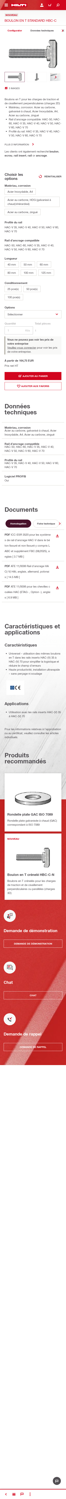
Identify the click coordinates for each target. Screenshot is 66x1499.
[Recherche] (58, 5)
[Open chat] (57, 1481)
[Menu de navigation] (6, 5)
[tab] (14, 31)
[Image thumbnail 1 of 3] (15, 77)
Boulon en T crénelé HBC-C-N (30, 875)
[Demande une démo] (14, 1494)
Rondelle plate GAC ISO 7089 (30, 814)
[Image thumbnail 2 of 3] (37, 77)
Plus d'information (17, 144)
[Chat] (22, 1494)
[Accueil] (18, 5)
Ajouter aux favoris (35, 386)
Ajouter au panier (35, 376)
